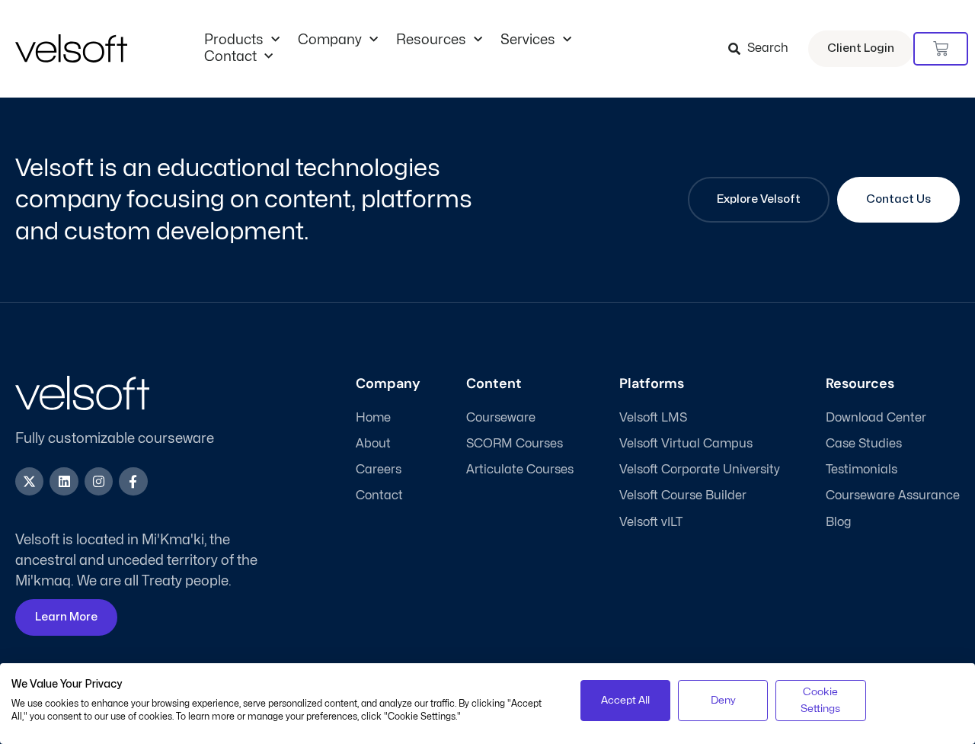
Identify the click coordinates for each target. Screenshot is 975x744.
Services (527, 40)
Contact (230, 56)
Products (234, 40)
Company (330, 40)
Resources (431, 40)
